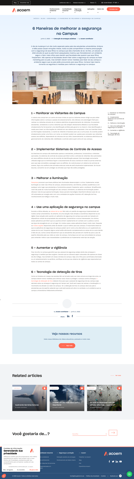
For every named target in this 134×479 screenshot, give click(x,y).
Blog (43, 18)
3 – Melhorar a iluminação (116, 123)
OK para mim (33, 470)
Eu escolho (21, 470)
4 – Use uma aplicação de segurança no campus (116, 126)
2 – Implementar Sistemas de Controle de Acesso (116, 118)
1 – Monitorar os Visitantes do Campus (116, 113)
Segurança (51, 18)
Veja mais (69, 345)
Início (36, 18)
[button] (129, 474)
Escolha (75, 434)
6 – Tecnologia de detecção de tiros (114, 134)
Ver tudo (118, 375)
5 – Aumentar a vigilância (116, 130)
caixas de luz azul (57, 211)
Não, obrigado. (8, 470)
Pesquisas (34, 182)
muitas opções (38, 225)
